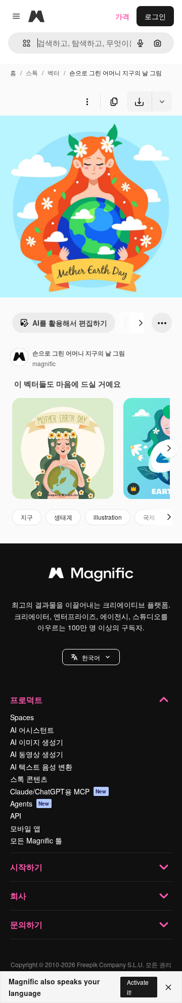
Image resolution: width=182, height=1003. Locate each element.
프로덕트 (26, 700)
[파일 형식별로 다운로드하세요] (162, 101)
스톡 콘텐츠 (29, 779)
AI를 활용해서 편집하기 (69, 323)
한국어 (91, 657)
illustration (108, 517)
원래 (58, 135)
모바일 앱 (25, 828)
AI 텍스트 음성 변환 (41, 767)
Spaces (22, 717)
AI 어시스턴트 (32, 730)
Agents (30, 803)
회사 (18, 895)
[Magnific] (91, 575)
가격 (122, 16)
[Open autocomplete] (22, 43)
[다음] (140, 323)
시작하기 (26, 867)
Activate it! (138, 987)
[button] (91, 657)
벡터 (54, 72)
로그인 (155, 16)
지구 (27, 517)
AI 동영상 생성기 (36, 754)
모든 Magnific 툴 (36, 840)
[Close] (168, 987)
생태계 (63, 517)
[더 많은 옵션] (87, 101)
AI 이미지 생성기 (36, 742)
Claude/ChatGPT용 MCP (58, 791)
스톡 (32, 72)
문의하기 (26, 924)
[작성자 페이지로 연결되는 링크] (19, 358)
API (15, 816)
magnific (44, 363)
